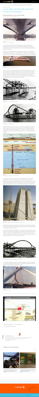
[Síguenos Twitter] (33, 395)
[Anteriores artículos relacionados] (32, 350)
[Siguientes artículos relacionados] (35, 350)
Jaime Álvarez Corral (7, 16)
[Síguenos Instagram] (36, 395)
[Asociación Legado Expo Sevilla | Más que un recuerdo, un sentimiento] (8, 1)
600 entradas (8, 340)
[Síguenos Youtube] (37, 395)
